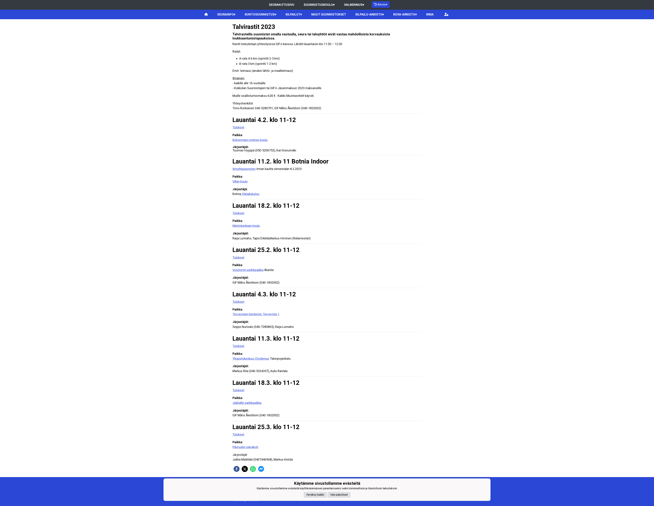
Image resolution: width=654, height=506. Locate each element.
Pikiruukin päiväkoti (245, 447)
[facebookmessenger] (261, 469)
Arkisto (382, 4)
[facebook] (236, 469)
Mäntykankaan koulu (246, 225)
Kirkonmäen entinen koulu (250, 140)
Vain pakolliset (339, 494)
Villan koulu (240, 181)
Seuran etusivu (281, 4)
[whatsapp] (253, 469)
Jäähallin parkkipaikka (246, 403)
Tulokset (238, 127)
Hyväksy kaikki (315, 494)
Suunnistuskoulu (319, 4)
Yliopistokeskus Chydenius (250, 358)
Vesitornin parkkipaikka (247, 270)
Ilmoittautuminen (244, 169)
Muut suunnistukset (328, 14)
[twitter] (245, 469)
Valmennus (354, 4)
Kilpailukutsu (250, 194)
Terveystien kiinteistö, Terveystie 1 (255, 314)
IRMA (430, 14)
